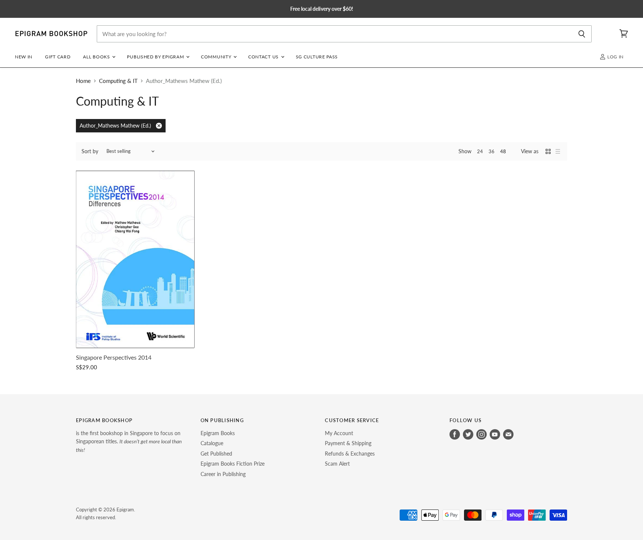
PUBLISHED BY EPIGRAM (156, 56)
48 (503, 151)
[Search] (582, 33)
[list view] (558, 151)
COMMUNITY (217, 56)
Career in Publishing (223, 474)
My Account (339, 433)
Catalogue (212, 443)
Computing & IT (118, 81)
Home (83, 81)
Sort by (89, 151)
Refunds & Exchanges (350, 453)
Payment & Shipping (348, 443)
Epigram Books (218, 433)
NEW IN (23, 56)
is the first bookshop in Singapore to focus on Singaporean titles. (129, 441)
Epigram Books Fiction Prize (233, 463)
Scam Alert (337, 463)
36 (492, 151)
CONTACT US (264, 56)
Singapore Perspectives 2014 (113, 357)
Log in (615, 56)
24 (480, 151)
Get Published (216, 453)
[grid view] (548, 151)
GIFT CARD (57, 56)
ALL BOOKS (97, 56)
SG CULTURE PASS (317, 56)
